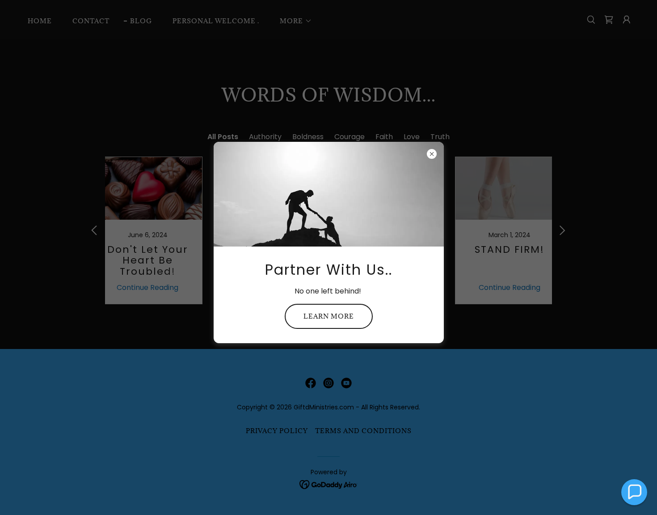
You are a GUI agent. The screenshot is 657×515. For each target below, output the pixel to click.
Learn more (328, 316)
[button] (634, 492)
